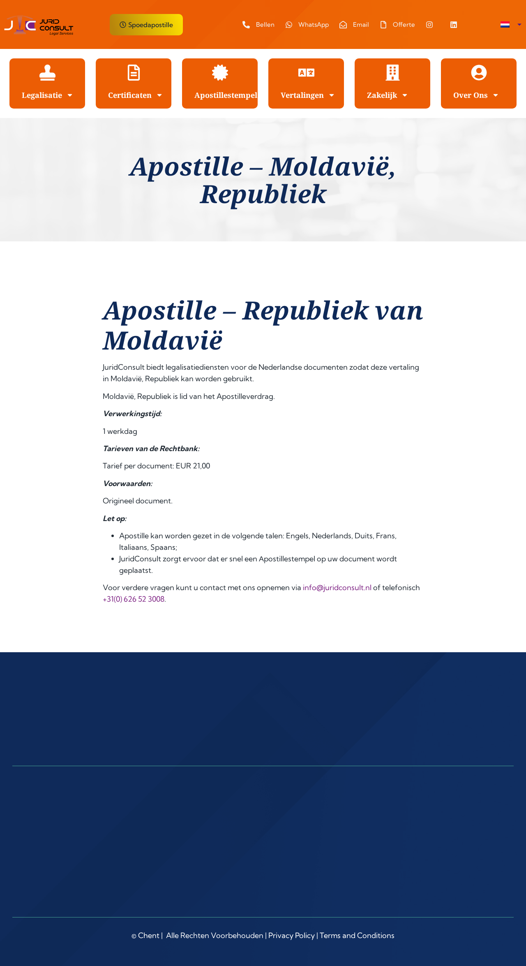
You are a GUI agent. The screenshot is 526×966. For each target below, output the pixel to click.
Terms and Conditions (357, 935)
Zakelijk (382, 95)
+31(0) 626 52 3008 (133, 599)
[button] (511, 24)
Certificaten (130, 95)
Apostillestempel (225, 95)
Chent (148, 935)
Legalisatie (42, 95)
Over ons (470, 95)
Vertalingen (302, 95)
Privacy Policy (291, 935)
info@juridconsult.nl (337, 587)
